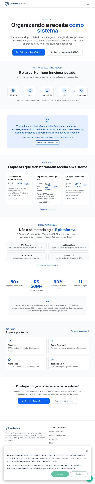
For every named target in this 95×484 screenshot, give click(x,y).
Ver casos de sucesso (64, 401)
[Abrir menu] (88, 3)
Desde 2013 (53, 439)
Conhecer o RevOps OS (46, 265)
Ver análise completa (45, 142)
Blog (51, 443)
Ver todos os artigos (79, 331)
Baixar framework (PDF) (66, 52)
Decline (79, 474)
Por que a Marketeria (57, 435)
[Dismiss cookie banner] (87, 451)
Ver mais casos (46, 210)
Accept (60, 474)
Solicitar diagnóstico (30, 52)
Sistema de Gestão (56, 432)
